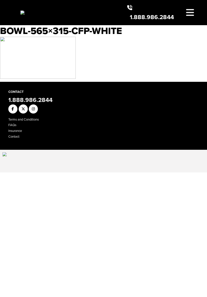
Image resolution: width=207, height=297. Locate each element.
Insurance (15, 130)
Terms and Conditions (23, 119)
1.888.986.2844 (152, 17)
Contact (13, 136)
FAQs (12, 125)
